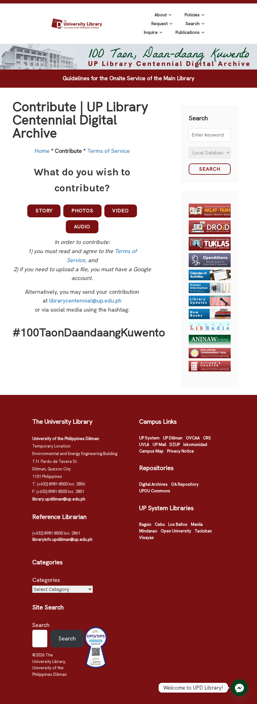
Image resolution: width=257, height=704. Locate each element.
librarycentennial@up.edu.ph (85, 300)
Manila (197, 524)
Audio (82, 226)
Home (43, 150)
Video (120, 210)
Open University (176, 531)
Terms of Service (108, 150)
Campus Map (151, 451)
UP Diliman (172, 438)
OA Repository (185, 484)
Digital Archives (153, 484)
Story (44, 210)
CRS (207, 438)
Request (159, 23)
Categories (46, 579)
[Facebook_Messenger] (239, 687)
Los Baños (177, 524)
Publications (188, 32)
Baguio (145, 524)
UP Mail (159, 444)
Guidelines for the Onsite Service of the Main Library (128, 78)
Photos (82, 210)
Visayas (146, 537)
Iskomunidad (195, 444)
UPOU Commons (154, 491)
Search (193, 23)
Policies (192, 15)
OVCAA (193, 438)
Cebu (160, 524)
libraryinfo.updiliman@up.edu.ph (62, 539)
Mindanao (148, 531)
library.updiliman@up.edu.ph (58, 499)
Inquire (151, 32)
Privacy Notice (180, 451)
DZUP (175, 444)
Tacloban (203, 531)
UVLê (144, 444)
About (161, 15)
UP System (149, 438)
